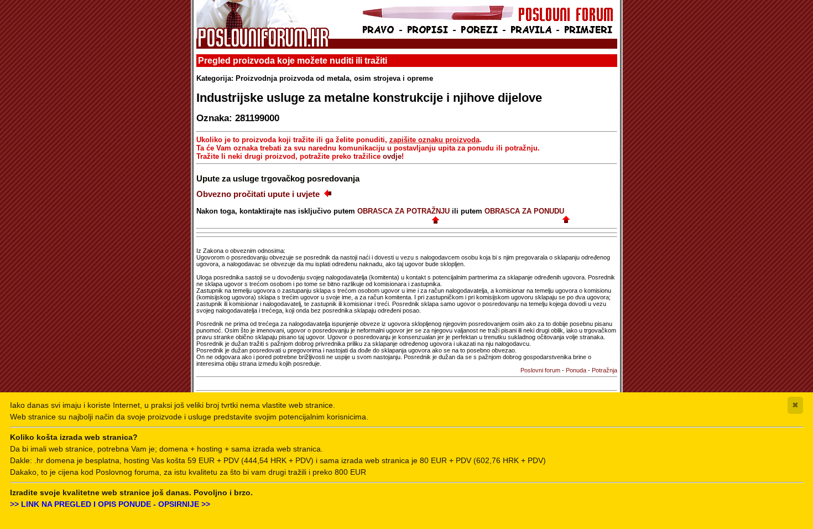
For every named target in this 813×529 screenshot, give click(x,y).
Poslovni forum (540, 370)
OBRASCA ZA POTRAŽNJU (403, 211)
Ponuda (576, 370)
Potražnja (604, 370)
